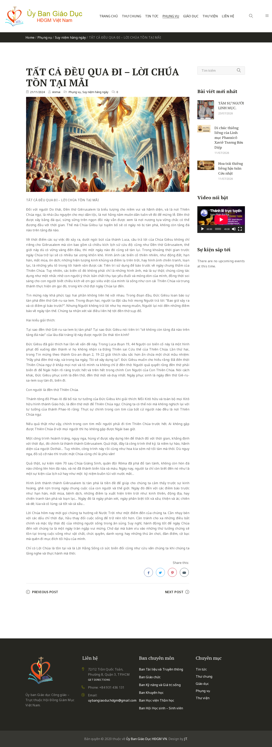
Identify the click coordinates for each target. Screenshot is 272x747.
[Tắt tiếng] (234, 229)
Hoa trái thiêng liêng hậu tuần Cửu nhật (230, 168)
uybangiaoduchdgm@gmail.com (112, 700)
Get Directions (99, 679)
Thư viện (210, 16)
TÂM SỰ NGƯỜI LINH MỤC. (231, 105)
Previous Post (45, 592)
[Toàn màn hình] (240, 229)
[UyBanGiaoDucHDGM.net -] (43, 16)
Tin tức (152, 16)
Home (29, 37)
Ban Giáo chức (149, 677)
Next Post (174, 592)
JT (185, 739)
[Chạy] (202, 229)
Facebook (148, 572)
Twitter (160, 572)
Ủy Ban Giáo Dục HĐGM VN (146, 739)
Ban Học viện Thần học (156, 700)
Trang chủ (108, 16)
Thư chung (131, 16)
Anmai (56, 92)
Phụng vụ (170, 16)
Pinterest (172, 572)
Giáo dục (191, 16)
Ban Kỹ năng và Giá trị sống (160, 685)
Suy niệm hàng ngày (70, 37)
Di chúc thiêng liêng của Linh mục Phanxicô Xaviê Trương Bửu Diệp (228, 137)
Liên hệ (228, 16)
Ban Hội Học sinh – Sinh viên (161, 708)
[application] (221, 219)
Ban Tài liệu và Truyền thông (161, 669)
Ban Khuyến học (151, 692)
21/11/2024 (37, 92)
